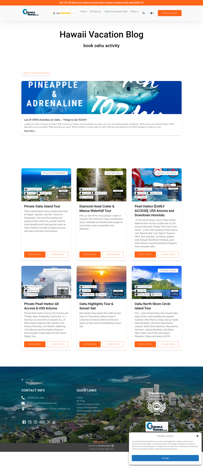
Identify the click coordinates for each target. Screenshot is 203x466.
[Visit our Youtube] (53, 422)
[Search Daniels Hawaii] (143, 13)
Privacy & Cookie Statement (101, 449)
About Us (81, 414)
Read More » (30, 131)
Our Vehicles (83, 417)
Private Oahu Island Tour (42, 206)
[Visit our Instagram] (35, 422)
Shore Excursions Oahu (116, 11)
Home (83, 11)
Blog (29, 379)
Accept (165, 458)
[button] (197, 436)
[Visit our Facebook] (24, 422)
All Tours (81, 401)
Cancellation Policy (86, 424)
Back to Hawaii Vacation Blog (37, 73)
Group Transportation (87, 407)
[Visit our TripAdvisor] (42, 422)
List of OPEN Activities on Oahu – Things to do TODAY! (55, 119)
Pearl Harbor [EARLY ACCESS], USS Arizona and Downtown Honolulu (154, 210)
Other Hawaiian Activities (89, 411)
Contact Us (82, 420)
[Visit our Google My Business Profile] (30, 422)
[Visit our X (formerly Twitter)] (48, 422)
